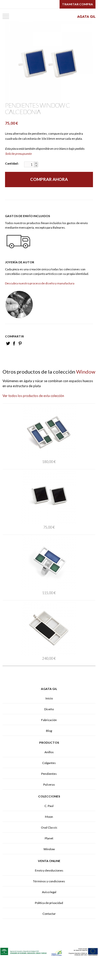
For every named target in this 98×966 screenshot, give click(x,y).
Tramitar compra (77, 4)
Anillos (49, 752)
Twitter (8, 343)
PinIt (20, 343)
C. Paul (49, 806)
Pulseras (49, 784)
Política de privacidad (49, 903)
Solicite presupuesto (18, 154)
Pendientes (49, 774)
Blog (49, 731)
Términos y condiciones (49, 881)
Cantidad (11, 163)
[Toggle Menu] (6, 16)
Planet (49, 838)
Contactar (49, 914)
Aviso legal (49, 892)
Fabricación (49, 720)
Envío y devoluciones (49, 870)
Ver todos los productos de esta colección (33, 396)
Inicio (49, 698)
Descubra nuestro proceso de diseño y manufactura (39, 283)
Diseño (49, 709)
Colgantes (49, 763)
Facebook (14, 343)
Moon (49, 817)
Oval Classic (49, 827)
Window (49, 849)
